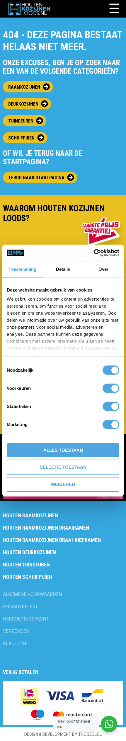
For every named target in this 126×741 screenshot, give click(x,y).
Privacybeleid (20, 606)
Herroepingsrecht (26, 619)
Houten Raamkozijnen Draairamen (46, 528)
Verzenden (16, 631)
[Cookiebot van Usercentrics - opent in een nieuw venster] (93, 253)
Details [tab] (63, 268)
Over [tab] (103, 268)
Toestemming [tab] (22, 268)
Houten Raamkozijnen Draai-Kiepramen (52, 540)
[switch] (111, 388)
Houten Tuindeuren (26, 564)
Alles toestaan (63, 449)
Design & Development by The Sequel (63, 734)
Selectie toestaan (63, 467)
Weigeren (63, 484)
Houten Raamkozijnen (30, 515)
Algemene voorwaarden (32, 594)
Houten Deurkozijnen (29, 552)
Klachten (14, 643)
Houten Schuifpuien (27, 577)
